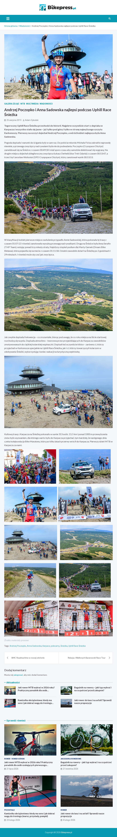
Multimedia (32, 104)
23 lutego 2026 (13, 820)
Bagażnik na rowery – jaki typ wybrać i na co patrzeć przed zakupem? (92, 689)
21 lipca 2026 (12, 769)
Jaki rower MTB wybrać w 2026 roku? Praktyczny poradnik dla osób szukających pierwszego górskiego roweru (36, 691)
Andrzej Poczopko (18, 646)
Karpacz (46, 646)
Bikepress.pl (66, 832)
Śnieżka (63, 646)
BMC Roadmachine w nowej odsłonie (28, 658)
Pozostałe (9, 810)
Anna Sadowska (34, 646)
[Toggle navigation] (8, 18)
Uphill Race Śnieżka (77, 646)
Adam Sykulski (31, 120)
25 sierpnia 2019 (14, 120)
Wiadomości (46, 104)
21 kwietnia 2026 (70, 769)
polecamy (55, 646)
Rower (7, 759)
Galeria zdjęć (11, 104)
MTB (22, 104)
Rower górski (18, 759)
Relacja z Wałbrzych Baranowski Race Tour (86, 658)
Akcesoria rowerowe (71, 759)
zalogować (18, 675)
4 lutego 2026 (69, 820)
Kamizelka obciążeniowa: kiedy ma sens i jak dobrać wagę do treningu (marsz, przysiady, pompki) (35, 703)
